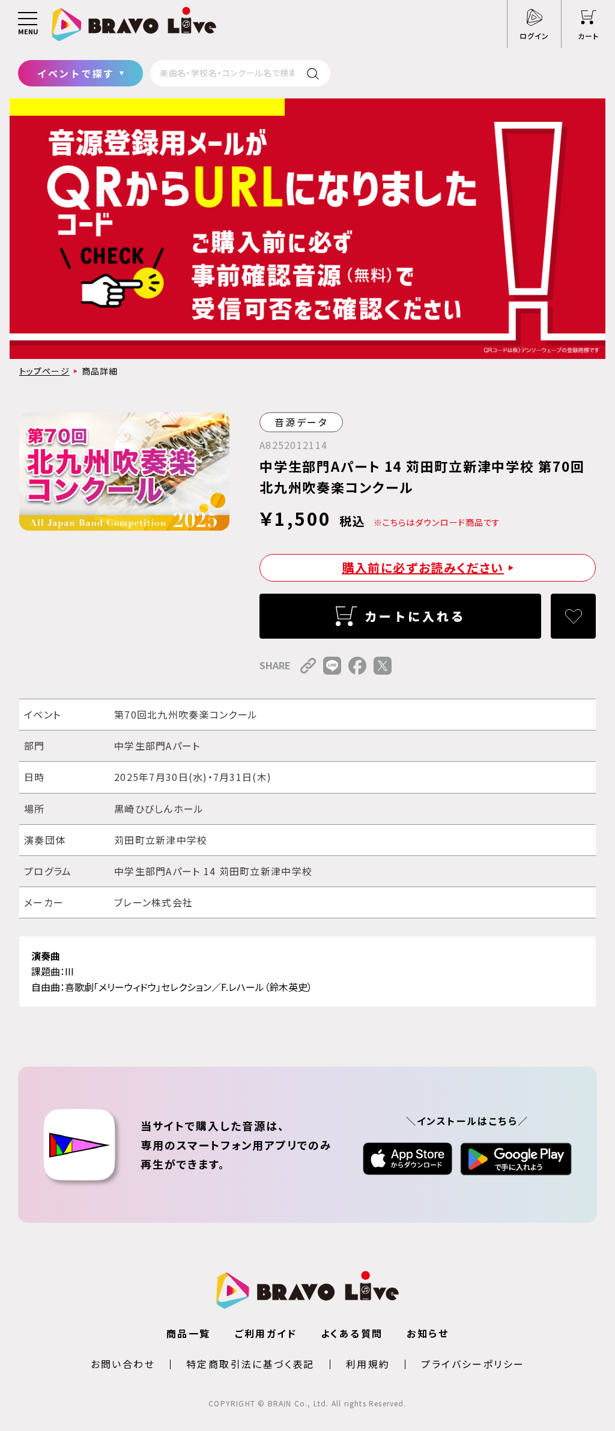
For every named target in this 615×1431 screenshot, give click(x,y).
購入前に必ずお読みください (423, 567)
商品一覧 (188, 1333)
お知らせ (428, 1333)
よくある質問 (352, 1333)
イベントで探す (76, 73)
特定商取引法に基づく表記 (250, 1364)
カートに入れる (415, 616)
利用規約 (368, 1364)
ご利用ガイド (266, 1333)
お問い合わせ (123, 1364)
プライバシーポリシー (472, 1364)
